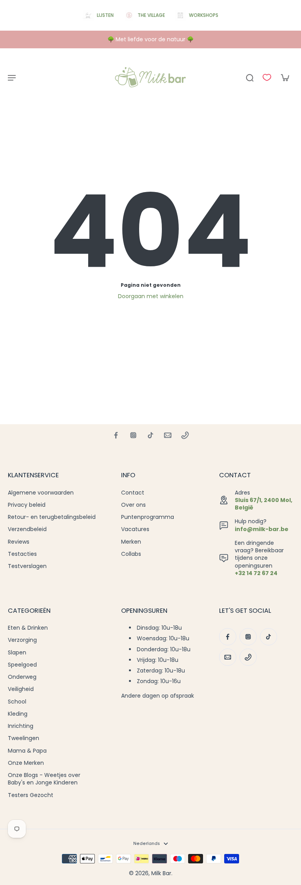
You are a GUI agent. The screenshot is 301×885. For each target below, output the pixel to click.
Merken (131, 542)
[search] (249, 77)
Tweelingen (23, 738)
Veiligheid (21, 689)
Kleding (17, 714)
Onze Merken (26, 763)
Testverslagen (27, 566)
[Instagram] (133, 435)
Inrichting (20, 726)
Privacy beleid (26, 505)
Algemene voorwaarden (41, 493)
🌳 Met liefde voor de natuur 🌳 (150, 39)
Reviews (18, 542)
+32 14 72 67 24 (256, 573)
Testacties (22, 554)
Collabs (131, 554)
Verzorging (22, 640)
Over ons (133, 505)
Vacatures (135, 529)
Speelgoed (22, 665)
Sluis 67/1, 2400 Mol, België (263, 503)
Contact (132, 493)
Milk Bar (161, 873)
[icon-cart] (284, 77)
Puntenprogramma (147, 517)
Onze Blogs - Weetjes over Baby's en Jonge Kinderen (44, 778)
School (17, 701)
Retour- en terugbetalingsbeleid (52, 517)
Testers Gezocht (30, 795)
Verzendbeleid (27, 529)
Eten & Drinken (28, 628)
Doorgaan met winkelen (150, 296)
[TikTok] (150, 435)
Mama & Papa (27, 751)
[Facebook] (116, 435)
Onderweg (22, 677)
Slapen (17, 652)
